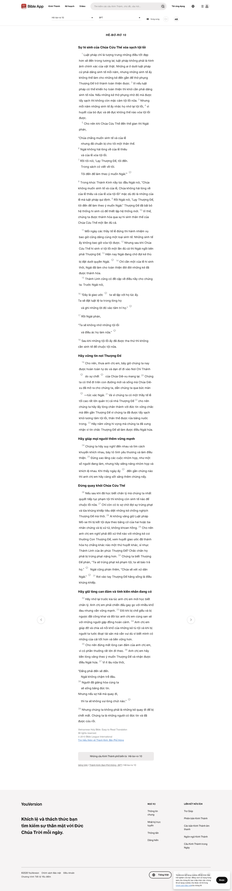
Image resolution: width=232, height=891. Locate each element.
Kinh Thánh (54, 6)
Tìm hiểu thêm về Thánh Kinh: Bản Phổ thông (101, 740)
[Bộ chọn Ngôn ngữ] (193, 6)
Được (222, 880)
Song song (155, 19)
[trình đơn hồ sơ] (205, 6)
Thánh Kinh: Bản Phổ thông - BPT (105, 765)
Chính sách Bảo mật (51, 873)
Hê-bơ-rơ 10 (58, 17)
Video (82, 6)
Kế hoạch (69, 6)
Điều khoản (68, 873)
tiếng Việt (83, 765)
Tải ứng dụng (178, 6)
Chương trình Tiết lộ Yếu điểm (36, 876)
